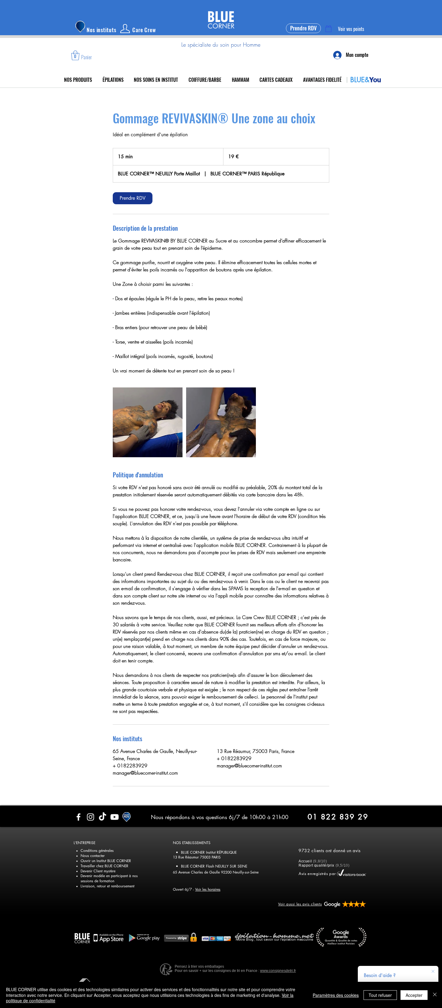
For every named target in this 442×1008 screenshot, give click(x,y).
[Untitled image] (148, 422)
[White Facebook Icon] (78, 817)
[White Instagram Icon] (90, 817)
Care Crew (144, 30)
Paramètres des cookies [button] (336, 995)
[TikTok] (102, 817)
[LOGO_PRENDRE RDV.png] (126, 817)
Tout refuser (380, 995)
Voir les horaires (207, 889)
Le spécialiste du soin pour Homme (220, 44)
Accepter (414, 995)
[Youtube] (114, 817)
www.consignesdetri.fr (278, 971)
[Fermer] (434, 995)
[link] (132, 198)
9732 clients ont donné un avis (330, 850)
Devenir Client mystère (98, 871)
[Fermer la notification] (433, 971)
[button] (75, 55)
